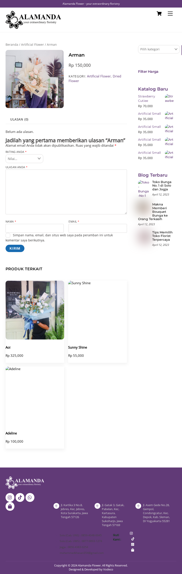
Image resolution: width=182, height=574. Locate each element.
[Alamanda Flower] (33, 26)
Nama (11, 221)
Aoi (8, 347)
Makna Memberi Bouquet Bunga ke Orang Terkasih (153, 212)
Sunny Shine (77, 347)
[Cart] (159, 13)
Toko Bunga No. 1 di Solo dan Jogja (161, 185)
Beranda (12, 44)
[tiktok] (20, 497)
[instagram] (10, 497)
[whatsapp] (30, 497)
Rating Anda (16, 152)
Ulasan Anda (17, 167)
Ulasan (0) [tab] (19, 119)
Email (74, 221)
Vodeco (108, 569)
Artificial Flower (32, 44)
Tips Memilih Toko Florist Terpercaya (162, 236)
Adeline (11, 433)
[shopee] (10, 506)
